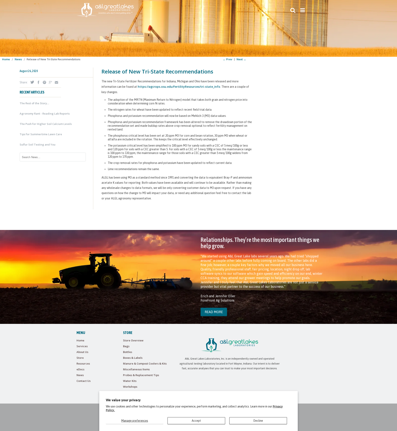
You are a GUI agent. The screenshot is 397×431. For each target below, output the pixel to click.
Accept (196, 420)
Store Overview (133, 340)
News (80, 375)
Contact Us (84, 381)
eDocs (80, 369)
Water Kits (129, 381)
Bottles (127, 352)
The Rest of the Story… (34, 103)
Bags (126, 346)
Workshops (130, 386)
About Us (82, 352)
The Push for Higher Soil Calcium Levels (46, 124)
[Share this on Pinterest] (43, 82)
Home (80, 340)
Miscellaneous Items (136, 369)
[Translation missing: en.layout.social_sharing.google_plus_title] (49, 82)
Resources (83, 363)
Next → (241, 59)
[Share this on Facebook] (37, 82)
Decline (258, 420)
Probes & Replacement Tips (141, 375)
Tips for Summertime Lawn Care (41, 134)
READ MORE (214, 312)
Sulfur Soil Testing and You (37, 144)
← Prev (227, 59)
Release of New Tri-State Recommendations (157, 71)
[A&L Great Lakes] (105, 10)
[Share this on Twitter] (31, 82)
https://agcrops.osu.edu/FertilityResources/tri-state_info (179, 87)
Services (82, 346)
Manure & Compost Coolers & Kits (145, 363)
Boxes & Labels (132, 358)
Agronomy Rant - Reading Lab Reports (45, 113)
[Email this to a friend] (55, 82)
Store (80, 358)
